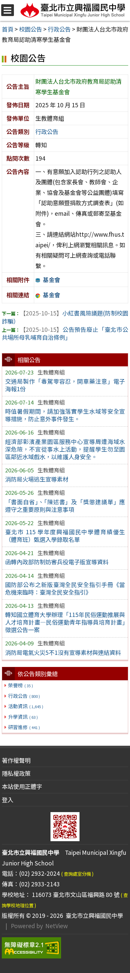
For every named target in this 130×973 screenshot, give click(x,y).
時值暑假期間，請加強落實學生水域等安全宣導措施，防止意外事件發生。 (65, 415)
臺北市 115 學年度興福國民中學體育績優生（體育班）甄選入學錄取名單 (65, 536)
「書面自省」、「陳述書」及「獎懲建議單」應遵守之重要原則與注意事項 (65, 506)
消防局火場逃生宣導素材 (36, 479)
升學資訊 (22, 716)
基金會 (51, 279)
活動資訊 (25, 706)
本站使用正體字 (22, 786)
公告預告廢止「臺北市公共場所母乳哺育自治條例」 (65, 333)
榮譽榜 (20, 685)
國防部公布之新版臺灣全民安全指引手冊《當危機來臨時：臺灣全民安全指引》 (65, 588)
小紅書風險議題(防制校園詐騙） (65, 317)
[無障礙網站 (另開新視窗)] (65, 947)
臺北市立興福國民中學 (93, 915)
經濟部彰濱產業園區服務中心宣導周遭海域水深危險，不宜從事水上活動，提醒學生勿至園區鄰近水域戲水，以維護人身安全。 (65, 449)
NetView (56, 925)
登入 (7, 799)
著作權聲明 (16, 760)
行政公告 (24, 695)
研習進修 (24, 727)
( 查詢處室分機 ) (77, 873)
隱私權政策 (16, 773)
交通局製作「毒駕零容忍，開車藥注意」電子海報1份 (65, 385)
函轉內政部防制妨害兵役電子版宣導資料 (57, 562)
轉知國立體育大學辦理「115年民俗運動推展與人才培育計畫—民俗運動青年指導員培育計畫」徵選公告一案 (65, 622)
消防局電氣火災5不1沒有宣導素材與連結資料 (63, 652)
